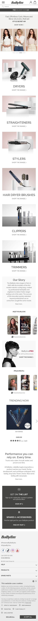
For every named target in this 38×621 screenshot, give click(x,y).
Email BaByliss (5, 557)
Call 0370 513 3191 (6, 555)
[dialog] (19, 600)
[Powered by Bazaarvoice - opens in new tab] (18, 337)
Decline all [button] (10, 617)
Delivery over (21, 10)
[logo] (8, 537)
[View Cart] (35, 2)
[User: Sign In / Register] (31, 2)
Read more (28, 602)
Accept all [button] (28, 617)
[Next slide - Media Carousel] (34, 325)
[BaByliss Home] (17, 2)
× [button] (36, 581)
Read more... (19, 304)
